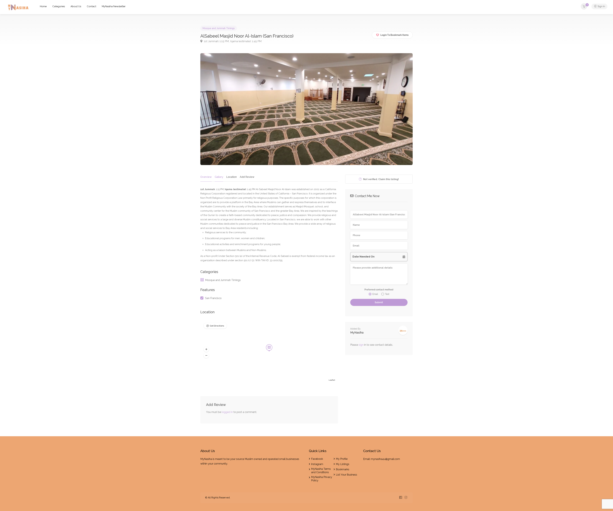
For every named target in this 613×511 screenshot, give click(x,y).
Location (231, 176)
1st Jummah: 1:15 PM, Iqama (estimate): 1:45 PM (232, 41)
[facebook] (401, 498)
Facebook (317, 458)
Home (43, 6)
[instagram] (406, 498)
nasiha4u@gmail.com (387, 459)
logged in (227, 412)
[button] (206, 349)
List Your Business (346, 474)
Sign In (601, 6)
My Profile (342, 458)
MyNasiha (356, 332)
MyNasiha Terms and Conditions (321, 470)
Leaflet (332, 380)
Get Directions (217, 326)
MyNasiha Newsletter (113, 6)
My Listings (342, 464)
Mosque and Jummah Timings (219, 28)
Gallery (219, 176)
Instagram (317, 464)
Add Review (247, 176)
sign (361, 344)
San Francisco (213, 298)
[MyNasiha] (18, 7)
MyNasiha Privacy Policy (321, 479)
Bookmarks (342, 469)
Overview (206, 176)
